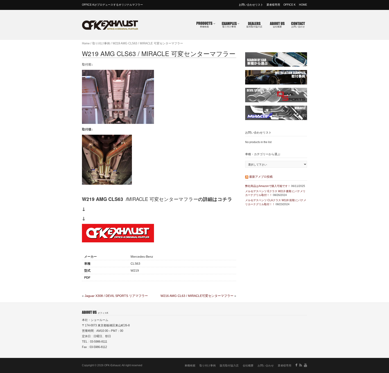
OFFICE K (289, 4)
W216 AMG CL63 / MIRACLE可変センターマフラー (197, 296)
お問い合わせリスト (251, 4)
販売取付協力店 (254, 26)
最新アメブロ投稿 (261, 176)
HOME (303, 4)
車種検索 (204, 26)
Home (86, 43)
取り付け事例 (229, 26)
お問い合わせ (298, 26)
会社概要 (277, 26)
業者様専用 (273, 4)
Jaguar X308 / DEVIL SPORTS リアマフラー (116, 296)
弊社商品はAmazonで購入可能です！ (267, 186)
